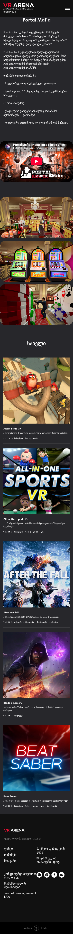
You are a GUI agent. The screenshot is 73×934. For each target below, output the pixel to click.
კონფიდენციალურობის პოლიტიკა (21, 875)
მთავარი (10, 861)
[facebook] (54, 876)
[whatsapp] (39, 876)
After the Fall (11, 612)
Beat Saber (9, 796)
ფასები (9, 848)
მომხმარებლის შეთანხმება (15, 885)
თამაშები (10, 854)
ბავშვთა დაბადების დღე (50, 850)
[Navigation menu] (67, 8)
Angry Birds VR (12, 428)
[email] (62, 876)
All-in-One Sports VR (15, 519)
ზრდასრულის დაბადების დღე (48, 860)
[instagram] (47, 876)
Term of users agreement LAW (20, 894)
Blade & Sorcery (12, 702)
